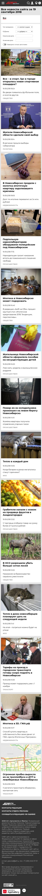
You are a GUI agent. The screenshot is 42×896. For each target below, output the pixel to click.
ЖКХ (5, 475)
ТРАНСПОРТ (8, 689)
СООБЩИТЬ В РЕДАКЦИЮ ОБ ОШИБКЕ (18, 814)
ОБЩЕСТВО (8, 98)
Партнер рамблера (21, 885)
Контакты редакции (12, 808)
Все (4, 18)
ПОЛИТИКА (8, 149)
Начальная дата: (8, 36)
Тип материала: (8, 27)
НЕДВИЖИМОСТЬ (10, 205)
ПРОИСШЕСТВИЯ (10, 264)
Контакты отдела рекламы (15, 811)
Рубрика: (6, 31)
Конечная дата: (8, 40)
